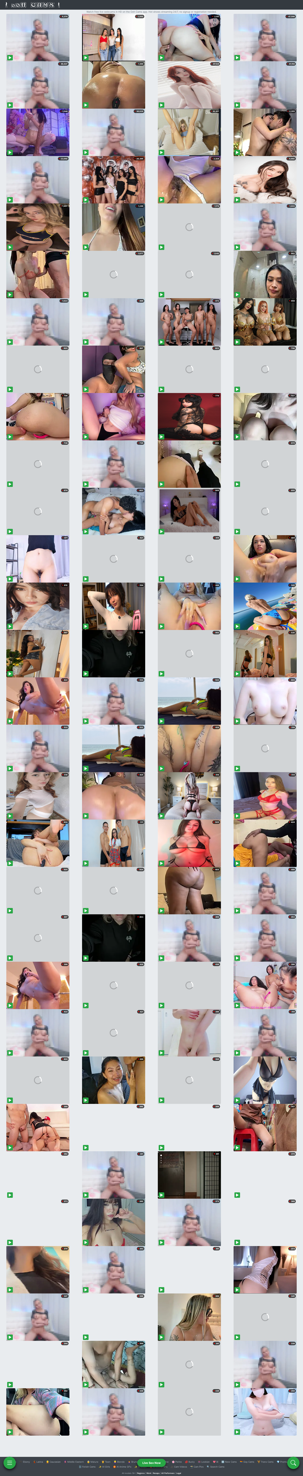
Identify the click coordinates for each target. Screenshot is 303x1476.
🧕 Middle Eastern (74, 1461)
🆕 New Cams (229, 1461)
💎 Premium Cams (286, 1461)
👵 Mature (92, 1461)
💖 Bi (215, 1461)
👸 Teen (106, 1461)
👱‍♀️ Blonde (119, 1461)
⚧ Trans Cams (265, 1461)
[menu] (10, 1463)
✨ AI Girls (104, 1466)
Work (148, 1473)
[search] (293, 1463)
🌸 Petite (177, 1461)
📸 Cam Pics (197, 1466)
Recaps (156, 1473)
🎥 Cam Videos (179, 1466)
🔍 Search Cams (215, 1466)
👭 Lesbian (204, 1461)
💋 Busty (190, 1461)
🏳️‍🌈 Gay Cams (247, 1461)
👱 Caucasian (53, 1461)
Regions (141, 1473)
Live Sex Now (151, 1463)
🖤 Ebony (24, 1461)
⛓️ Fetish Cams (87, 1466)
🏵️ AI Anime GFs (122, 1466)
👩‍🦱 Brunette (134, 1461)
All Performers (167, 1473)
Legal (178, 1473)
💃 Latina (38, 1461)
